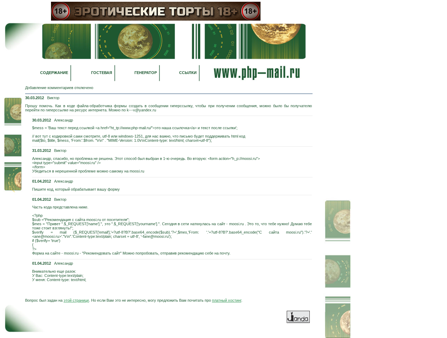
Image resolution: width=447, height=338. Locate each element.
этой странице (76, 300)
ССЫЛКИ (188, 73)
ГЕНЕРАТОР (145, 73)
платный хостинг (226, 300)
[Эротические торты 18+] (156, 19)
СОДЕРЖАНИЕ (54, 73)
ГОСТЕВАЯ (101, 73)
